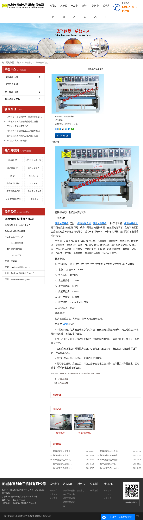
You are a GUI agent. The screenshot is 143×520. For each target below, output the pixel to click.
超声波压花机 (42, 63)
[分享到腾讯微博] (66, 129)
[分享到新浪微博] (63, 129)
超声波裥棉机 (63, 379)
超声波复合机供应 (94, 374)
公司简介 (54, 491)
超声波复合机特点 (107, 464)
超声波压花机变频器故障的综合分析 (22, 122)
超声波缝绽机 (63, 383)
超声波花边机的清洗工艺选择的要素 (22, 136)
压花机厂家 (33, 176)
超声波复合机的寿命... (62, 468)
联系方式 (94, 491)
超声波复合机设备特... (109, 451)
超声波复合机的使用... (109, 460)
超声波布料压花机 (13, 199)
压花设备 (33, 183)
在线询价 (63, 135)
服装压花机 (13, 160)
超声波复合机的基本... (109, 455)
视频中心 (85, 11)
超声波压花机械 (13, 191)
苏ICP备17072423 (44, 516)
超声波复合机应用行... (62, 455)
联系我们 (106, 11)
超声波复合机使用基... (62, 451)
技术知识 (107, 498)
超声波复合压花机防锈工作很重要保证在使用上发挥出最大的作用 (24, 117)
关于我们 (63, 11)
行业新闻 (107, 494)
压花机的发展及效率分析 (17, 141)
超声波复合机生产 (80, 374)
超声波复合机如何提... (62, 460)
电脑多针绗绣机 (13, 183)
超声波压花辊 (11, 92)
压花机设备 (33, 199)
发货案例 (54, 498)
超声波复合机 (11, 84)
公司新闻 (107, 491)
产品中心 (74, 11)
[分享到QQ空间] (60, 129)
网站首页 (53, 11)
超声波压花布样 (12, 99)
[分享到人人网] (69, 129)
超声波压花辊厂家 (33, 160)
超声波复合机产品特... (109, 468)
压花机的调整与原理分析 (17, 126)
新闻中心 (95, 11)
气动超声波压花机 (33, 191)
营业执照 (54, 494)
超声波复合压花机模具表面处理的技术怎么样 (24, 131)
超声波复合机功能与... (62, 464)
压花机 (13, 176)
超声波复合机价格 (66, 374)
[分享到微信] (72, 129)
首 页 (19, 63)
